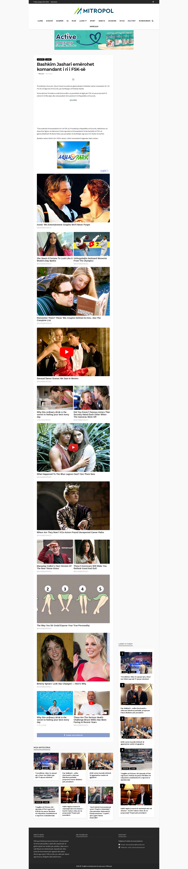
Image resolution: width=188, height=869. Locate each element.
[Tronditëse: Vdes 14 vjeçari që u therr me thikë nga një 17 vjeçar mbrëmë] (46, 761)
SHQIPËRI (59, 21)
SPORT (92, 21)
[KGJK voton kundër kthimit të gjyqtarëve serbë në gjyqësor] (100, 761)
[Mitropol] (94, 11)
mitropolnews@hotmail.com (135, 844)
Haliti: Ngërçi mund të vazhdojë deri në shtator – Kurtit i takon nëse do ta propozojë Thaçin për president (72, 811)
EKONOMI (112, 21)
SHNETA (102, 21)
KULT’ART (132, 21)
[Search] (152, 21)
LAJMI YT (83, 21)
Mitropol (41, 73)
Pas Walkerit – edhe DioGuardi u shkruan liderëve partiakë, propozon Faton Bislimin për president (72, 777)
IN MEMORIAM (144, 21)
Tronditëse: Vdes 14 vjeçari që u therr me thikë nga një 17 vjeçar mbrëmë (46, 775)
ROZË (74, 21)
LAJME (40, 21)
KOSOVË (49, 21)
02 (68, 21)
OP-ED (122, 21)
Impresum (54, 2)
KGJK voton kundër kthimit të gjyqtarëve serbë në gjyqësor (100, 775)
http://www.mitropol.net (136, 847)
